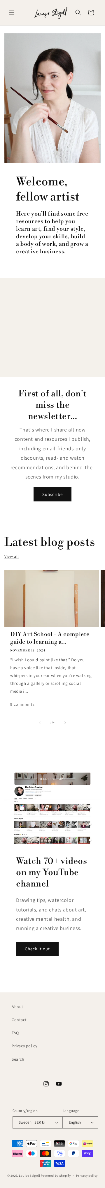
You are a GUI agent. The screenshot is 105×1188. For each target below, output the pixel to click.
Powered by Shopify (56, 1175)
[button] (11, 12)
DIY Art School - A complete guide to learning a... (49, 638)
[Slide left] (39, 722)
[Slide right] (65, 722)
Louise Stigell (29, 1175)
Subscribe (52, 494)
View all (11, 556)
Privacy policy (24, 1045)
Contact (19, 1019)
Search (18, 1059)
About (17, 1006)
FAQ (15, 1032)
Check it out (37, 949)
